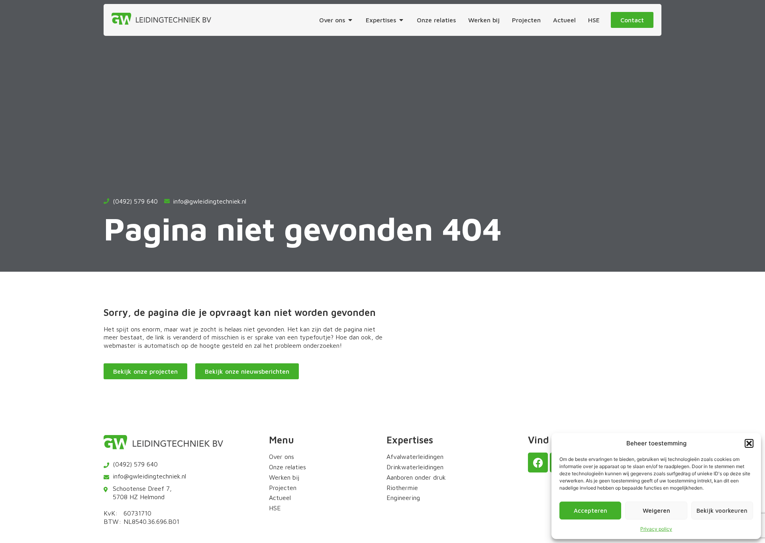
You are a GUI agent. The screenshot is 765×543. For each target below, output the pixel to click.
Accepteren (590, 510)
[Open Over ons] (350, 20)
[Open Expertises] (401, 20)
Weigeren (656, 510)
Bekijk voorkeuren (721, 510)
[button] (749, 443)
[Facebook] (538, 462)
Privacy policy (656, 529)
